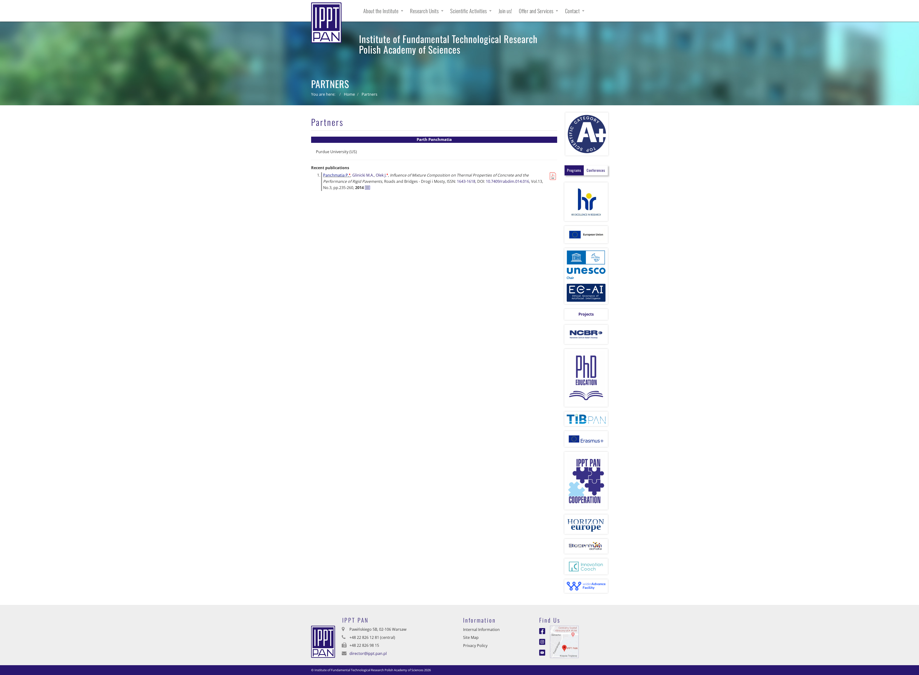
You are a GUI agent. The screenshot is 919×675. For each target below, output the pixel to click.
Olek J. (382, 175)
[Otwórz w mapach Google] (564, 641)
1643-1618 (466, 181)
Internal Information (481, 629)
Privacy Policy (475, 645)
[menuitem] (383, 11)
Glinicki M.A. (363, 175)
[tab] (574, 170)
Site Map (471, 637)
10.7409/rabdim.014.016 (507, 181)
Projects (586, 314)
